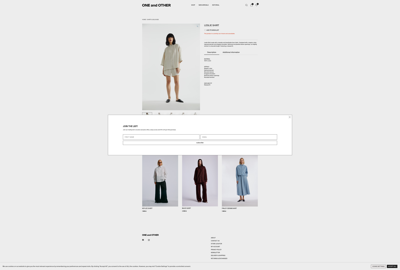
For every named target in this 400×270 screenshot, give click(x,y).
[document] (200, 135)
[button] (289, 117)
